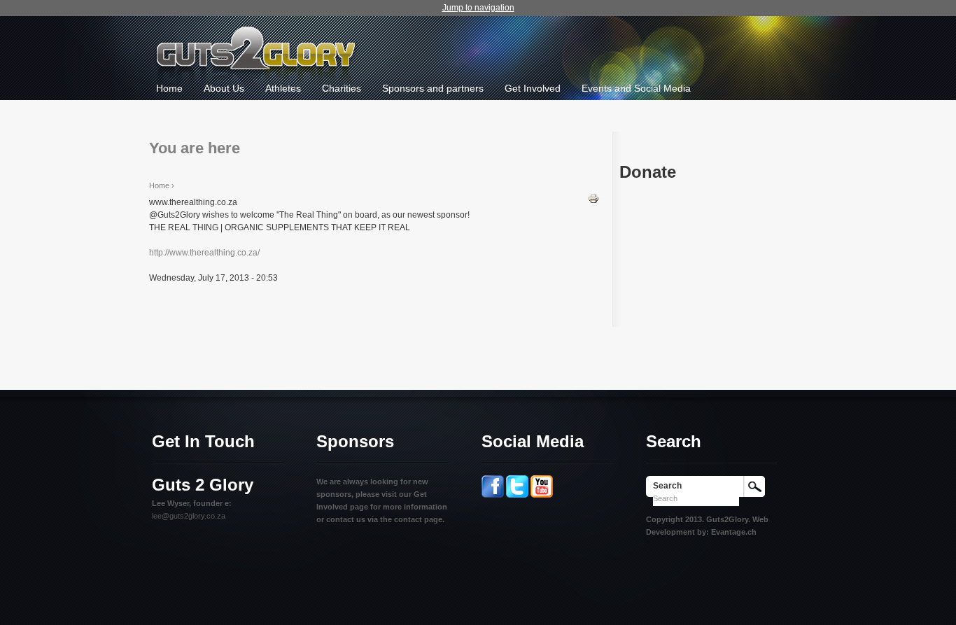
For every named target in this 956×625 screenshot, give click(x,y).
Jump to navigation (478, 8)
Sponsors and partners (433, 88)
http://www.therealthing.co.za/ (204, 253)
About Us (224, 88)
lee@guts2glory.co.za (188, 516)
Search (667, 486)
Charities (341, 88)
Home (169, 88)
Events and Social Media (636, 88)
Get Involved (533, 88)
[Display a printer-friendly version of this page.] (593, 198)
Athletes (283, 88)
